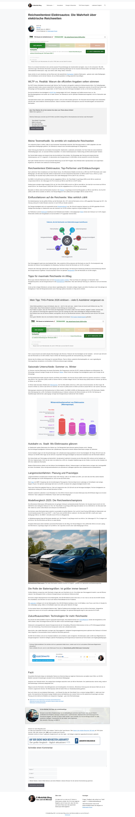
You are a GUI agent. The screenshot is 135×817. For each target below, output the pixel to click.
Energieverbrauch (62, 206)
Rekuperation (71, 270)
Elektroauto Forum (52, 31)
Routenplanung (60, 281)
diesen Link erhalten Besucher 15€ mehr (84, 730)
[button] (105, 5)
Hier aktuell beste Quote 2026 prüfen (74, 37)
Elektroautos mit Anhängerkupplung (38, 702)
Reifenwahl (44, 212)
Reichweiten (70, 74)
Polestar (62, 190)
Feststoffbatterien (83, 619)
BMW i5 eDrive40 (36, 122)
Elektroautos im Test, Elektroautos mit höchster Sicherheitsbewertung (45, 699)
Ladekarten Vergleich (97, 5)
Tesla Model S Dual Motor (38, 120)
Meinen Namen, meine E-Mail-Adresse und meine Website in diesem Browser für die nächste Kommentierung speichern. (61, 781)
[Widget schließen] (105, 37)
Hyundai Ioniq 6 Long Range (39, 126)
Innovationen (60, 5)
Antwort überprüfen (36, 128)
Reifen (81, 212)
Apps (32, 482)
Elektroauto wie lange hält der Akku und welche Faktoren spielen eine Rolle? (47, 701)
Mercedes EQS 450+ (37, 124)
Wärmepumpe (54, 385)
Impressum (67, 814)
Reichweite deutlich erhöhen (61, 280)
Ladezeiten (33, 603)
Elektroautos (49, 5)
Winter (61, 372)
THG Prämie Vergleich (84, 5)
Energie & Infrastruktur (71, 5)
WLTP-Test (53, 92)
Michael (38, 27)
